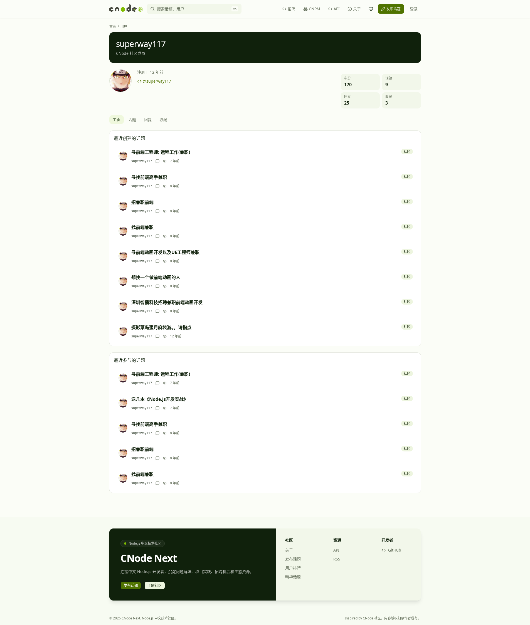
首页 (112, 26)
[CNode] (125, 8)
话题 (132, 119)
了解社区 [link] (154, 585)
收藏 (163, 119)
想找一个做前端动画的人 (155, 277)
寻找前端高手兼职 (149, 177)
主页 (116, 119)
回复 (148, 119)
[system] (370, 8)
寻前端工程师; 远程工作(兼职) (160, 152)
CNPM (314, 8)
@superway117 (157, 81)
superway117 (141, 161)
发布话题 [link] (393, 8)
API (337, 8)
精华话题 (293, 576)
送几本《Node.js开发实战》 (159, 399)
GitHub (394, 550)
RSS (336, 559)
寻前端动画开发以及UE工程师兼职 (165, 252)
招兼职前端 (142, 202)
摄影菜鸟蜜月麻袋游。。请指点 (161, 327)
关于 (357, 8)
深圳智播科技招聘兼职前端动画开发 (167, 302)
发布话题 (293, 559)
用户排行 (293, 567)
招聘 (291, 8)
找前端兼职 (142, 227)
